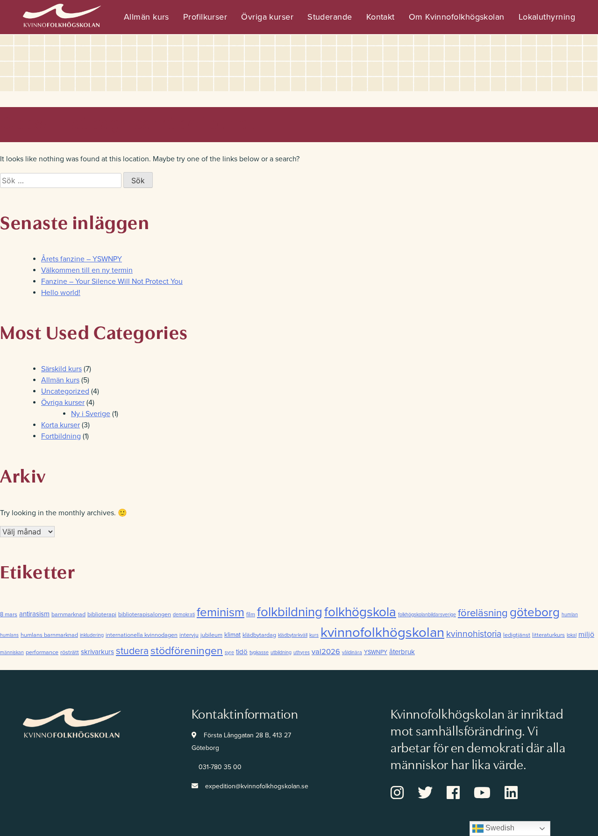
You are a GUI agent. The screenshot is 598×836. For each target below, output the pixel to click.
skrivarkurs (97, 652)
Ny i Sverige (90, 413)
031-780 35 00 (220, 767)
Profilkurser (205, 17)
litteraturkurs (548, 635)
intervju (189, 635)
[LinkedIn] (518, 795)
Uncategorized (65, 391)
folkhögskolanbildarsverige (427, 615)
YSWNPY (375, 652)
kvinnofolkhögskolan (382, 632)
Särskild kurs (61, 369)
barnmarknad (68, 614)
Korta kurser (60, 425)
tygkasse (259, 652)
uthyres (301, 652)
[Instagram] (404, 795)
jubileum (211, 635)
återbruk (402, 652)
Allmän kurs (146, 17)
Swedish (499, 828)
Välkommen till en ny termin (87, 270)
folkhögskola (360, 612)
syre (229, 652)
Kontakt (380, 17)
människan (12, 652)
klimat (232, 635)
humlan (570, 615)
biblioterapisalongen (144, 614)
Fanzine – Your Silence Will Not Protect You (112, 281)
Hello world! (60, 292)
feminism (220, 612)
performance (42, 652)
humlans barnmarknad (49, 635)
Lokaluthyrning (547, 17)
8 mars (8, 614)
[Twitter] (432, 795)
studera (132, 651)
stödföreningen (186, 650)
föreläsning (483, 613)
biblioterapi (101, 614)
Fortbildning (61, 436)
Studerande (329, 17)
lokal (572, 635)
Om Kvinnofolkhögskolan (457, 17)
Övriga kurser (267, 17)
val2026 (326, 651)
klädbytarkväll (292, 635)
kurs (314, 635)
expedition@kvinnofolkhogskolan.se (256, 786)
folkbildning (289, 612)
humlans (9, 635)
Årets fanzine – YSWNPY (81, 259)
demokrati (184, 615)
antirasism (34, 614)
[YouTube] (489, 795)
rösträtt (69, 652)
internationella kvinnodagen (142, 635)
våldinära (352, 652)
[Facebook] (460, 795)
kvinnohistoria (473, 634)
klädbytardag (259, 635)
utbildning (281, 652)
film (250, 614)
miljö (586, 634)
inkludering (92, 635)
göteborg (535, 612)
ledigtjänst (516, 635)
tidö (242, 652)
